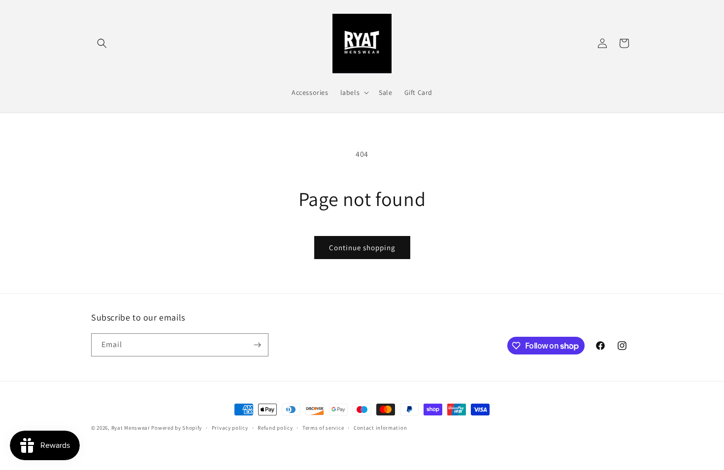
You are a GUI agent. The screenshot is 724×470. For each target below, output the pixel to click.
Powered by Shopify (176, 427)
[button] (102, 43)
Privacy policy (230, 427)
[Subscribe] (257, 344)
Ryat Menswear (130, 427)
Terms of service (323, 427)
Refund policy (275, 427)
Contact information (380, 427)
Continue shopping (362, 247)
